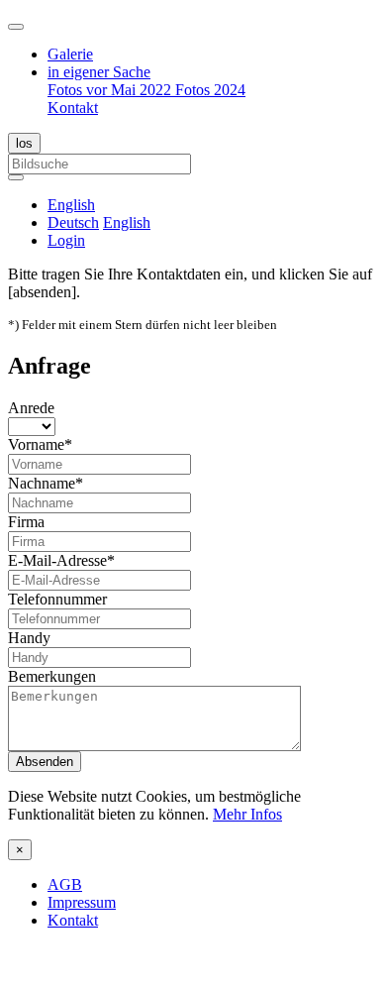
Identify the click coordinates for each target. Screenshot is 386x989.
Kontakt (73, 107)
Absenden (44, 761)
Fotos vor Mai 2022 (111, 89)
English (126, 222)
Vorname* (40, 444)
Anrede (31, 407)
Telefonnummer (57, 599)
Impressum (82, 902)
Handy (29, 637)
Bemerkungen (52, 676)
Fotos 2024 (210, 89)
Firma (26, 521)
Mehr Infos (247, 814)
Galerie (70, 54)
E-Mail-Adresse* (61, 560)
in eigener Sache (99, 71)
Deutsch (73, 222)
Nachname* (45, 483)
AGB (65, 884)
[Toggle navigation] (16, 27)
